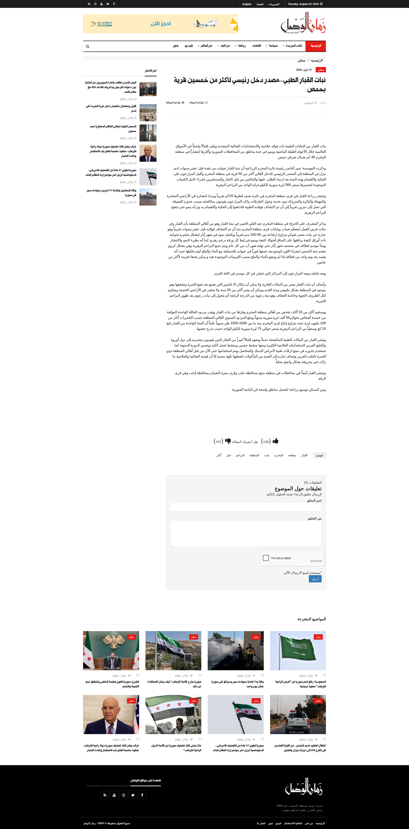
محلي (301, 60)
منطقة (292, 455)
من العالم (206, 46)
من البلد (225, 46)
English (246, 4)
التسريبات (273, 4)
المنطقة (254, 455)
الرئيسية (316, 46)
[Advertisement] (246, 133)
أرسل (315, 579)
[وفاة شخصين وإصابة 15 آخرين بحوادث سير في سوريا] (148, 204)
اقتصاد (259, 4)
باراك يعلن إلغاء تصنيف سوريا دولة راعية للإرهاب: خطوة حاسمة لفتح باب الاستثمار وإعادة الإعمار (113, 152)
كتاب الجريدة (294, 46)
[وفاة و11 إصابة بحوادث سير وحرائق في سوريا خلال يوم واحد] (236, 669)
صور (176, 46)
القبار (304, 455)
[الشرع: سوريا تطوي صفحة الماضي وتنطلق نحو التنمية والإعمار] (111, 669)
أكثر (218, 455)
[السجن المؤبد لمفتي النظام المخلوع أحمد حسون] (148, 140)
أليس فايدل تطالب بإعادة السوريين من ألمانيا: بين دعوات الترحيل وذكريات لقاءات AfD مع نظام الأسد (110, 87)
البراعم (240, 455)
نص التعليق (315, 518)
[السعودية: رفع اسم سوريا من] (298, 669)
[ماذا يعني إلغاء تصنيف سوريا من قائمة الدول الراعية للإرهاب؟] (173, 733)
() (267, 440)
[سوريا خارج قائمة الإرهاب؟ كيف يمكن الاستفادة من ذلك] (173, 669)
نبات (266, 455)
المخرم (278, 455)
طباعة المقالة (173, 102)
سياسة (273, 46)
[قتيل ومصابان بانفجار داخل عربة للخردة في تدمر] (148, 120)
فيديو (189, 46)
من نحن (309, 823)
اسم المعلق (314, 500)
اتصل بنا (261, 823)
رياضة (242, 46)
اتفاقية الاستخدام (293, 823)
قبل (228, 455)
